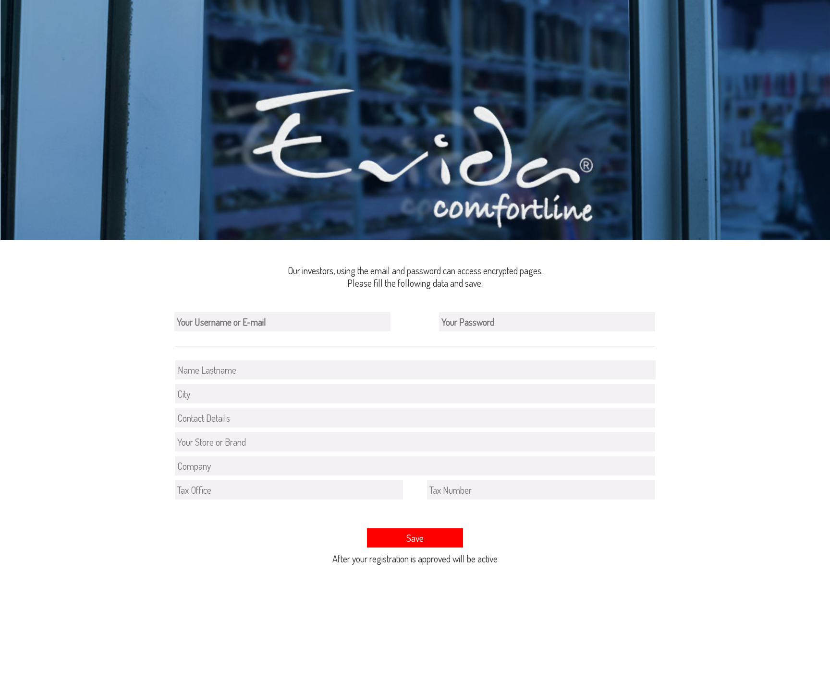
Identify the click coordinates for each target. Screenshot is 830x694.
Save (415, 538)
